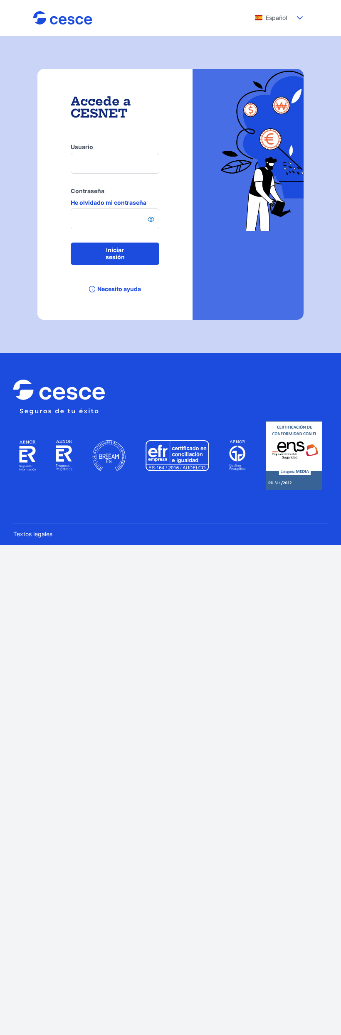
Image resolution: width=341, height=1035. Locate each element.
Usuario (82, 146)
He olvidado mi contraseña (108, 202)
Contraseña (87, 190)
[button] (300, 18)
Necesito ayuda (119, 288)
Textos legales (32, 533)
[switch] (151, 219)
